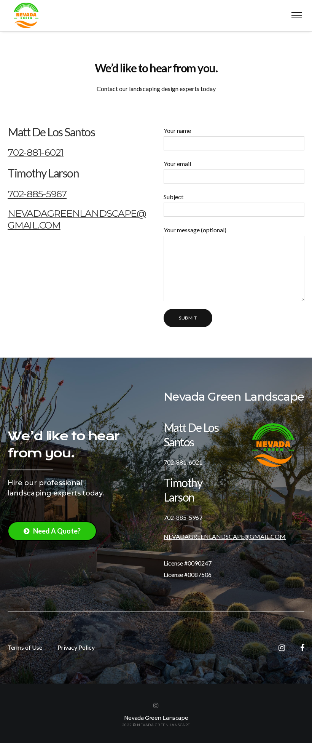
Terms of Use (25, 647)
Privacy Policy (76, 647)
